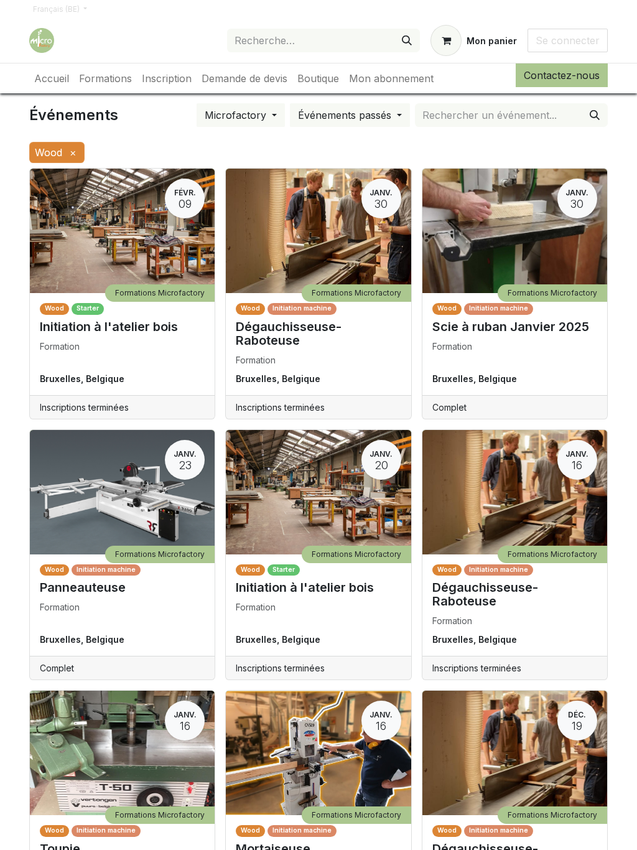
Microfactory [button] (237, 115)
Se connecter (568, 40)
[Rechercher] (407, 40)
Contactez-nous (562, 75)
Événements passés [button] (346, 115)
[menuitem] (51, 78)
